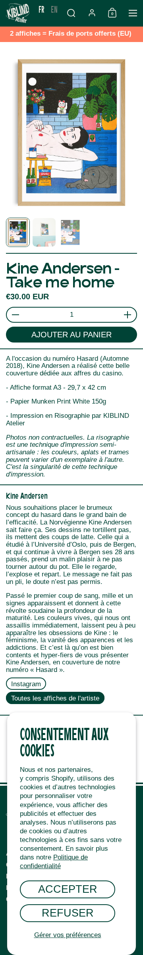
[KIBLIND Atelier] (17, 13)
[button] (71, 13)
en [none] (54, 9)
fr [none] (41, 9)
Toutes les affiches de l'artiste (55, 698)
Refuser (68, 913)
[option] (54, 9)
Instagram (26, 684)
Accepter (67, 889)
